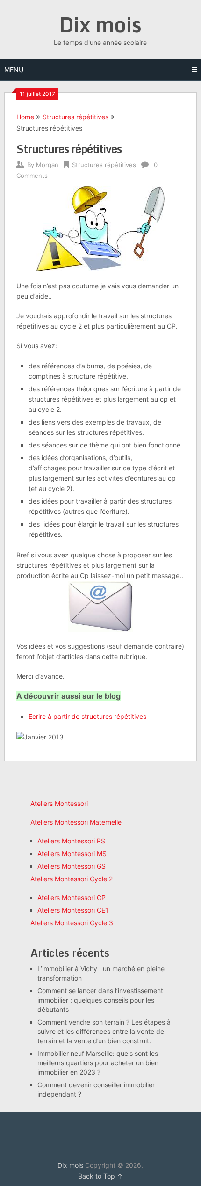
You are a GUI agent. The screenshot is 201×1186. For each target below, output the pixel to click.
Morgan (47, 164)
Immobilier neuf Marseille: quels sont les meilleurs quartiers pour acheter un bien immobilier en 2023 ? (97, 1062)
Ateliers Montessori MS (72, 853)
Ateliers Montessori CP (71, 897)
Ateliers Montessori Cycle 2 (71, 879)
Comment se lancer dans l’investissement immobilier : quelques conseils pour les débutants (100, 1000)
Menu (13, 69)
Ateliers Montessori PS (71, 841)
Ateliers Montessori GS (71, 866)
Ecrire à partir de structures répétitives (87, 716)
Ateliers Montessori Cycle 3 (71, 923)
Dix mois (100, 24)
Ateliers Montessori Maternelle (76, 822)
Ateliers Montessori (59, 803)
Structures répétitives (75, 117)
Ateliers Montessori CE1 (72, 910)
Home (25, 117)
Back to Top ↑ (100, 1176)
